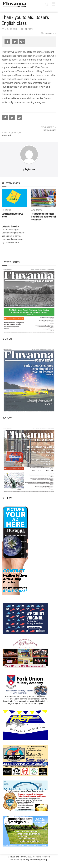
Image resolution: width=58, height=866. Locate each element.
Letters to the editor (10, 226)
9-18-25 (7, 418)
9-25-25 (7, 338)
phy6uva (29, 169)
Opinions (29, 29)
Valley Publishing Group (35, 859)
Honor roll (6, 135)
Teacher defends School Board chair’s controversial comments (43, 216)
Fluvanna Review (18, 857)
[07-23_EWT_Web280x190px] (25, 760)
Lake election (49, 130)
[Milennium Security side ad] (25, 795)
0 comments (50, 33)
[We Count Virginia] (25, 618)
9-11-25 (7, 498)
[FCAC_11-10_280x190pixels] (25, 653)
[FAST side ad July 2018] (25, 724)
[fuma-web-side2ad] (25, 689)
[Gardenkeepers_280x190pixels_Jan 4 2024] (25, 831)
